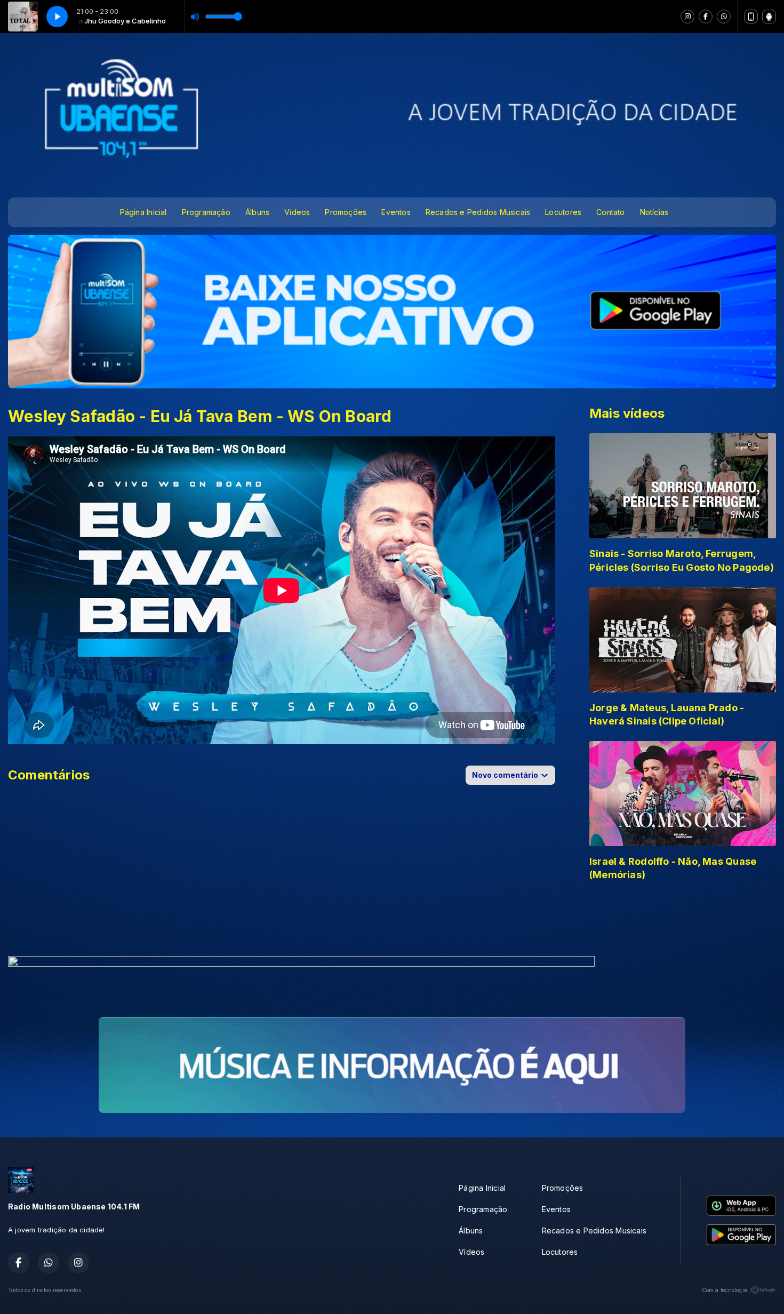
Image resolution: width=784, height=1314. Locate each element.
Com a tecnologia (724, 1290)
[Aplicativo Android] (769, 16)
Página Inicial (143, 212)
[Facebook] (706, 16)
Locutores (563, 212)
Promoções (345, 212)
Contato (610, 212)
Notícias (654, 212)
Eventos (395, 212)
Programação (206, 212)
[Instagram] (687, 16)
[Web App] (751, 16)
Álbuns (257, 212)
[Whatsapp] (724, 16)
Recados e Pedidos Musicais (478, 212)
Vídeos (297, 212)
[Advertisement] (392, 922)
